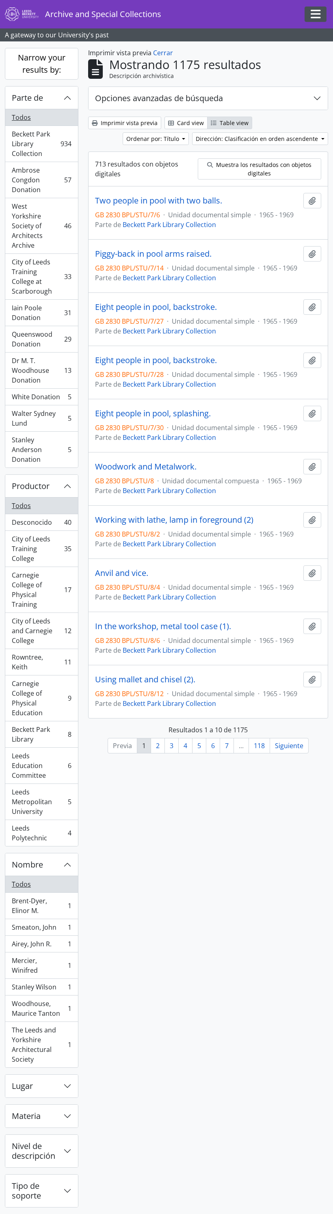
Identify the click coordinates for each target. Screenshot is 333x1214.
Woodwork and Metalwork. (146, 467)
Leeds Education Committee (41, 765)
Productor (31, 485)
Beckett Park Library (41, 734)
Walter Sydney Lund (41, 418)
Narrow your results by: (41, 63)
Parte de (27, 97)
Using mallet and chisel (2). (145, 679)
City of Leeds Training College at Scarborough (41, 277)
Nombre (27, 864)
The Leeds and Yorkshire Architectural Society (41, 1045)
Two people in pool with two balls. (158, 201)
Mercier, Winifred (41, 965)
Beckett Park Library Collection (41, 144)
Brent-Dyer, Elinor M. (41, 905)
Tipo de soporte (26, 1190)
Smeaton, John (41, 929)
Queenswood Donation (41, 339)
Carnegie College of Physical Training (41, 590)
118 (259, 745)
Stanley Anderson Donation (41, 449)
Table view (233, 123)
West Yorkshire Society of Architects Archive (41, 226)
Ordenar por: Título (153, 139)
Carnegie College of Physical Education (41, 698)
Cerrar (163, 52)
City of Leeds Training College (41, 549)
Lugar (22, 1085)
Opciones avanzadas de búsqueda (159, 98)
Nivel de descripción (33, 1150)
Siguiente (289, 745)
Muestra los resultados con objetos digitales (262, 169)
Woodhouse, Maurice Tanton (41, 1008)
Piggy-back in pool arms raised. (153, 254)
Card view (189, 123)
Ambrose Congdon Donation (41, 180)
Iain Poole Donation (41, 312)
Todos (21, 117)
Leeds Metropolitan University (41, 802)
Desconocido (41, 524)
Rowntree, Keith (41, 662)
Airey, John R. (41, 945)
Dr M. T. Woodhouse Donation (41, 370)
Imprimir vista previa (128, 123)
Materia (26, 1115)
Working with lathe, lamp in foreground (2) (174, 520)
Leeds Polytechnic (41, 833)
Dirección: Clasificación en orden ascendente (258, 139)
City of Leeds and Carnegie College (41, 631)
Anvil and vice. (121, 573)
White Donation (41, 398)
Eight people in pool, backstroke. (156, 307)
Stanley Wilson (41, 988)
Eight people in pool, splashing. (153, 413)
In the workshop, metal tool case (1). (163, 626)
